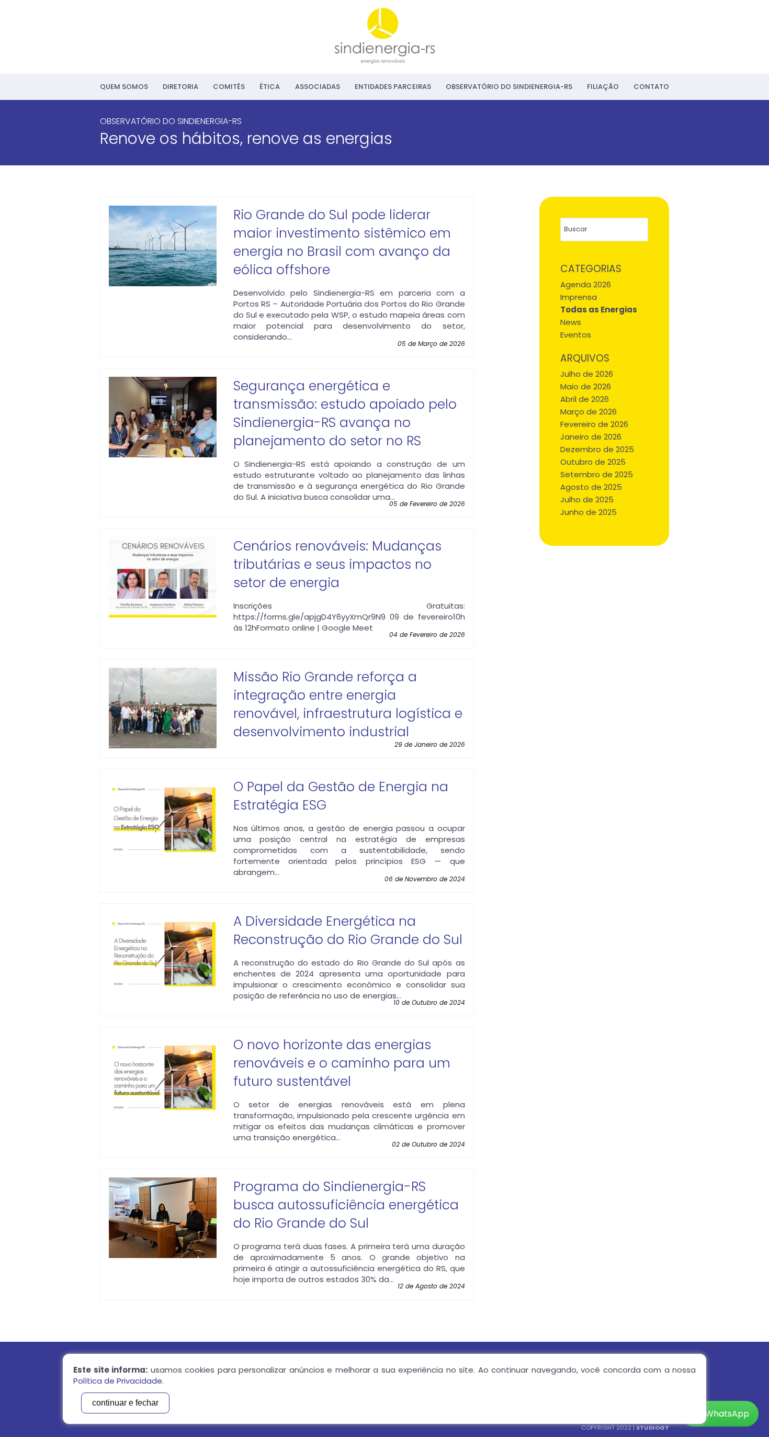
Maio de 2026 (585, 386)
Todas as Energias (598, 309)
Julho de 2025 (587, 499)
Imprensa (578, 296)
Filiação (603, 87)
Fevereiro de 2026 (594, 424)
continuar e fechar (125, 1402)
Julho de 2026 (586, 373)
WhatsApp (727, 1414)
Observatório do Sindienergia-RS (509, 87)
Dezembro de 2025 (597, 449)
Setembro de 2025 (596, 474)
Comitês (229, 87)
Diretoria (180, 87)
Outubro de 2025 (593, 461)
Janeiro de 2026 (590, 436)
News (570, 322)
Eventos (575, 334)
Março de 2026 (588, 411)
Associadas (317, 87)
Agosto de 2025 (591, 486)
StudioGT (652, 1427)
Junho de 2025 (588, 512)
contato (651, 87)
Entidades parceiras (393, 87)
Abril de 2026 (584, 399)
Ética (269, 87)
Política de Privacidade (117, 1380)
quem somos (124, 87)
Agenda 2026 (585, 284)
